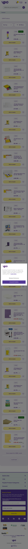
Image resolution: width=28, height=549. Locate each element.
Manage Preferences (14, 278)
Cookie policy (13, 273)
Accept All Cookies (14, 282)
